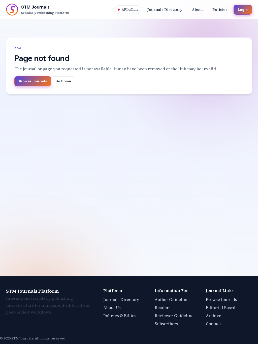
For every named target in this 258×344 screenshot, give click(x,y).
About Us (112, 307)
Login (243, 9)
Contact (213, 323)
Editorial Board (220, 307)
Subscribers (166, 323)
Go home (63, 81)
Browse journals (33, 81)
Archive (213, 315)
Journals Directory (121, 299)
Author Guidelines (172, 299)
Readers (163, 307)
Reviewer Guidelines (175, 315)
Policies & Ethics (119, 315)
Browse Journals (221, 299)
